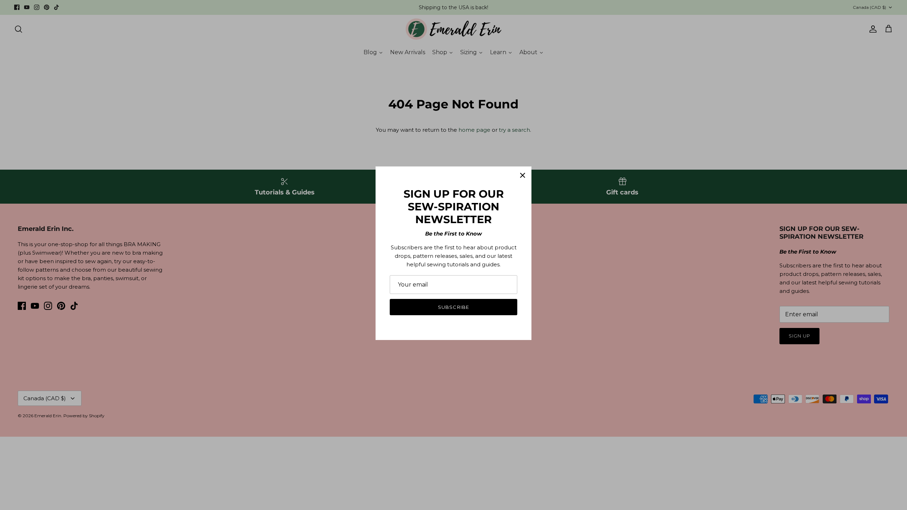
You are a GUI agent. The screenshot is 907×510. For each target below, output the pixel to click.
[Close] (522, 175)
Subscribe (453, 307)
